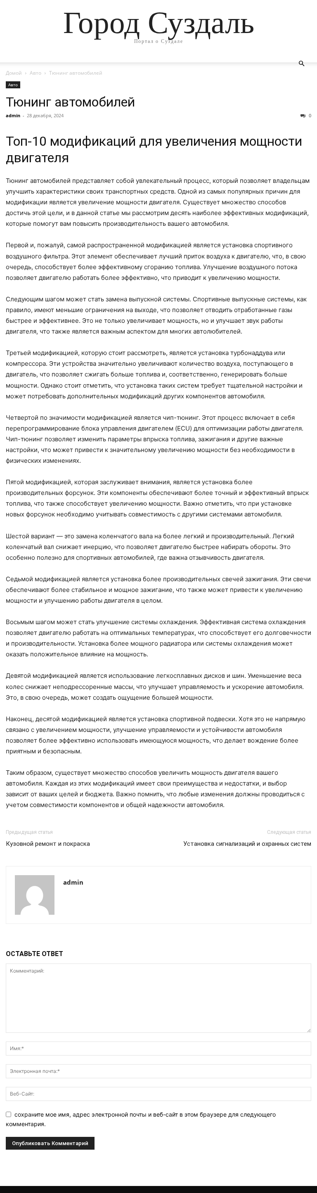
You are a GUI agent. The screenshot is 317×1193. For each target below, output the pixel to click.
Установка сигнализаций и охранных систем (247, 843)
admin (13, 115)
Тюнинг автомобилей (70, 102)
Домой (14, 72)
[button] (301, 64)
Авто (35, 72)
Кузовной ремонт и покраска (48, 843)
